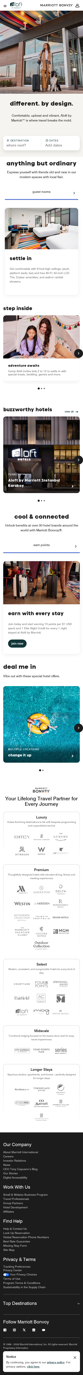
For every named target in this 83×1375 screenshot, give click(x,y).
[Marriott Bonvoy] (56, 5)
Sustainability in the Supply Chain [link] (24, 1287)
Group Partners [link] (13, 1203)
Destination (19, 140)
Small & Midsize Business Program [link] (25, 1194)
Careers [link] (8, 1156)
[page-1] (38, 388)
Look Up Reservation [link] (16, 1233)
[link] (41, 348)
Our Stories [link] (10, 1173)
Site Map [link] (9, 1249)
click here (33, 1366)
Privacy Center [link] (12, 1270)
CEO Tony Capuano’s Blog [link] (20, 1169)
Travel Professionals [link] (16, 1199)
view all (69, 411)
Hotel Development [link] (15, 1207)
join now (17, 643)
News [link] (6, 1164)
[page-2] (41, 388)
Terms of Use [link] (11, 1278)
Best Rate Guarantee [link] (16, 1241)
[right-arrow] (70, 193)
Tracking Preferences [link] (16, 1266)
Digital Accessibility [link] (15, 1177)
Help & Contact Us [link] (15, 1228)
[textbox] (22, 145)
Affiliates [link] (8, 1211)
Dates (53, 140)
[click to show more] (78, 353)
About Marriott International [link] (20, 1152)
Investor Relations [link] (14, 1160)
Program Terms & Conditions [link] (21, 1283)
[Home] (18, 8)
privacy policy (55, 1362)
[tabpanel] (41, 143)
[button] (59, 143)
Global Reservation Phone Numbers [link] (26, 1237)
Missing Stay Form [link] (15, 1245)
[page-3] (44, 388)
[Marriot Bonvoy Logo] (41, 790)
